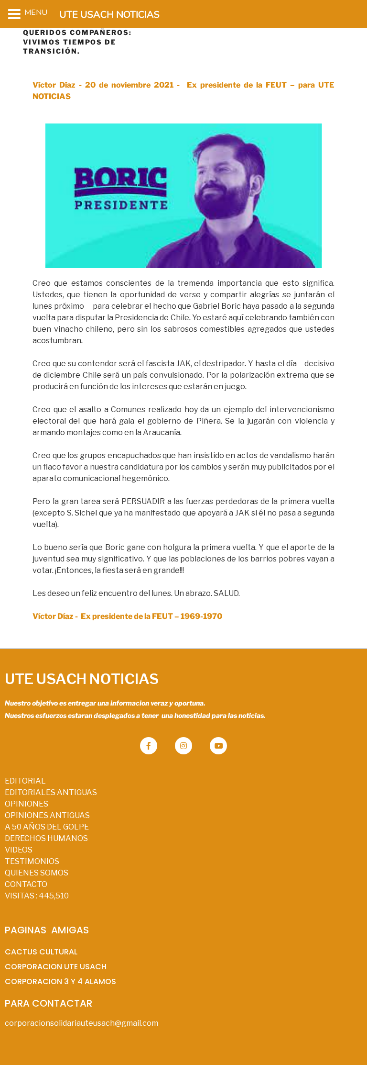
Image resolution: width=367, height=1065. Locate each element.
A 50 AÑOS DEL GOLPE (47, 826)
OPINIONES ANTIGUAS (47, 815)
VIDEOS (18, 849)
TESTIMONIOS (32, 861)
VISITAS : (37, 895)
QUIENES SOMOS (36, 872)
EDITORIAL (25, 780)
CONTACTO (26, 884)
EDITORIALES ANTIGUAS (51, 792)
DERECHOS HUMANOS (46, 838)
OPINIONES (26, 803)
